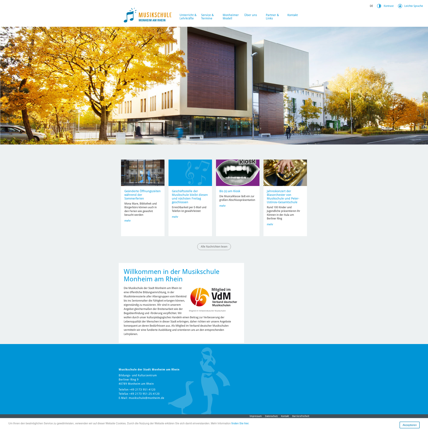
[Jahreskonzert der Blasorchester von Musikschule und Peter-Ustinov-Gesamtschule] (285, 172)
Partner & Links (272, 16)
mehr (127, 220)
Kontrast (389, 6)
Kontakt (292, 15)
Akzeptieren (410, 425)
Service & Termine (207, 16)
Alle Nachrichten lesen (214, 246)
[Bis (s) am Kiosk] (237, 172)
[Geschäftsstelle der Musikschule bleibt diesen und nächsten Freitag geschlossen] (190, 172)
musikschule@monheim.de (146, 398)
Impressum (256, 416)
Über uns (250, 15)
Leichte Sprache (413, 6)
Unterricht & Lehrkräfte (188, 16)
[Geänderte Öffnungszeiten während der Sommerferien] (143, 172)
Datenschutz (271, 416)
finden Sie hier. (240, 423)
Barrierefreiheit (300, 416)
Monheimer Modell (231, 16)
